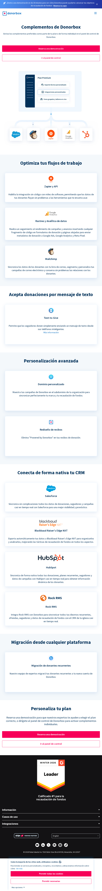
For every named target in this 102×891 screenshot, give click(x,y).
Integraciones (10, 823)
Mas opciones (17, 887)
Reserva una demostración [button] (51, 48)
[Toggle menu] (95, 13)
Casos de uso (10, 816)
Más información (51, 332)
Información (9, 809)
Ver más (19, 868)
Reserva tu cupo (60, 5)
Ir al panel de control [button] (51, 57)
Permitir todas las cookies (51, 874)
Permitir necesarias (51, 881)
